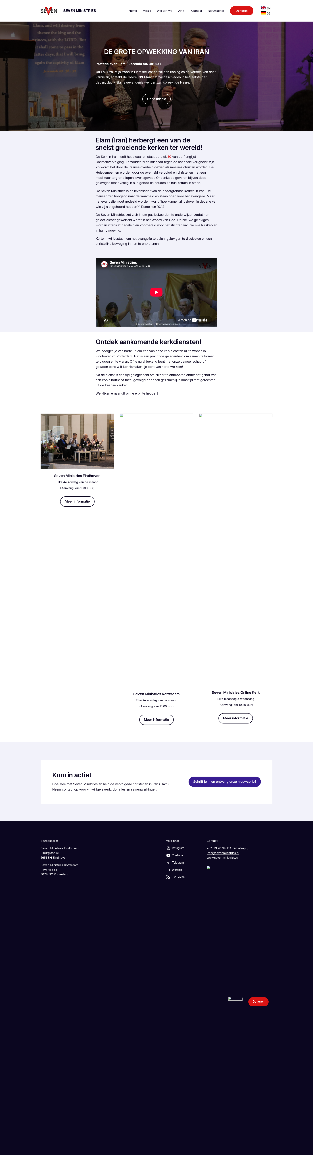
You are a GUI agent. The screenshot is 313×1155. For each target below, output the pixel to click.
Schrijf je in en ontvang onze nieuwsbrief (224, 781)
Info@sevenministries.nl (223, 853)
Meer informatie (77, 501)
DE (268, 13)
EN (268, 8)
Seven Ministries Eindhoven (59, 848)
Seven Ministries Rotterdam (59, 865)
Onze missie (156, 99)
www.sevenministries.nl (222, 857)
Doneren (242, 11)
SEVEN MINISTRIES (79, 11)
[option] (265, 8)
